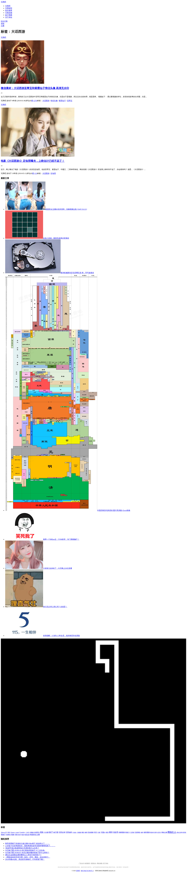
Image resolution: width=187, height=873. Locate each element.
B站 (9, 832)
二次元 (27, 832)
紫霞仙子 (62, 101)
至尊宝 (69, 101)
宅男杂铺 (8, 13)
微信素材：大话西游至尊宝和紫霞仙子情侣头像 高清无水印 (35, 88)
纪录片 (159, 832)
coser (17, 832)
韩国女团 (27, 834)
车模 (16, 834)
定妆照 (53, 173)
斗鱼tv (103, 832)
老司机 (184, 832)
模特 (111, 832)
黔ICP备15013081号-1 (87, 870)
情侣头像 (54, 101)
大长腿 (46, 832)
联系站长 (93, 863)
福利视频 (147, 832)
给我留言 (87, 863)
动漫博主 (37, 832)
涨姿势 (115, 832)
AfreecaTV (4, 832)
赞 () (34, 101)
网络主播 (164, 832)
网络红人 (172, 832)
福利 (142, 832)
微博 (86, 832)
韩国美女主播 (35, 834)
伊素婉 (32, 832)
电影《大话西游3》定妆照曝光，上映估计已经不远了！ (32, 160)
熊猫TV (127, 832)
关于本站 (105, 863)
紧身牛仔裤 (153, 832)
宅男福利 (69, 832)
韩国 (22, 834)
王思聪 (132, 832)
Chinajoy (12, 832)
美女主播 (179, 832)
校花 (107, 832)
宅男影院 (8, 8)
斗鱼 (98, 832)
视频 (12, 834)
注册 (2, 26)
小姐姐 (79, 832)
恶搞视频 (90, 832)
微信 (82, 832)
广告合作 (81, 863)
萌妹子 (3, 834)
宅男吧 (3, 2)
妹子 (51, 832)
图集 (42, 832)
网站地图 (99, 863)
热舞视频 (122, 832)
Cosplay (22, 832)
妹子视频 (8, 15)
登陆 (2, 23)
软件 (19, 834)
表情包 (8, 834)
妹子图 (55, 832)
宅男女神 (62, 832)
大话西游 (45, 101)
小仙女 (74, 832)
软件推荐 (8, 10)
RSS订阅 (4, 21)
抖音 (95, 832)
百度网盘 (137, 832)
